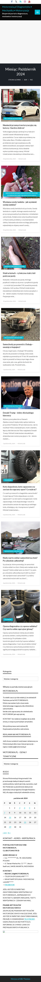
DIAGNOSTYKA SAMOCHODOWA (15, 266)
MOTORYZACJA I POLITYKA (13, 118)
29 (10, 827)
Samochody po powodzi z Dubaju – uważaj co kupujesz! (18, 345)
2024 (25, 80)
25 (25, 822)
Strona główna (14, 80)
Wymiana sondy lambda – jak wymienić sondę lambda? (20, 203)
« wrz (5, 833)
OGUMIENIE (8, 480)
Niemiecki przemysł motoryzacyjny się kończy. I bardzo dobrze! (20, 126)
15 (10, 817)
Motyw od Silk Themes (20, 979)
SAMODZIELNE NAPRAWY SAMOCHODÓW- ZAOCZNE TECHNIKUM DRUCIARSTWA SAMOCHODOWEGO (22, 194)
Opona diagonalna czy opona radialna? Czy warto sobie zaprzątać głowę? (20, 627)
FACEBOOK (10, 885)
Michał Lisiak (22, 159)
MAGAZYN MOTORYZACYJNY (13, 337)
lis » (9, 833)
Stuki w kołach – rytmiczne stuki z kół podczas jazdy (19, 274)
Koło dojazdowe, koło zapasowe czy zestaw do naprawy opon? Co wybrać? (20, 488)
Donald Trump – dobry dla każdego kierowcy (18, 414)
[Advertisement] (20, 41)
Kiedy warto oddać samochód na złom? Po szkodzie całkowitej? (20, 559)
